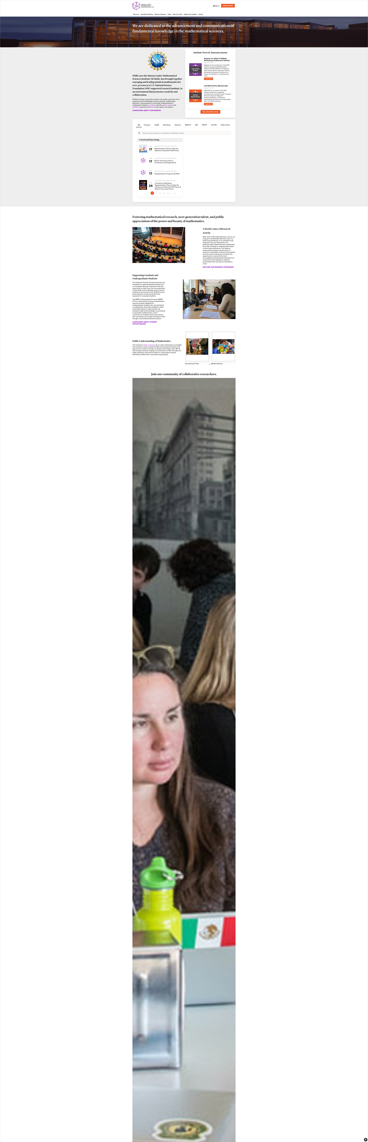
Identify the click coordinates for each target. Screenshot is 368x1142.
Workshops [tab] (167, 125)
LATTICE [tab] (214, 125)
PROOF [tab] (204, 125)
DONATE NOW (228, 6)
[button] (209, 364)
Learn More (208, 79)
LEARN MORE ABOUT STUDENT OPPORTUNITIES (144, 323)
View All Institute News (210, 112)
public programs (149, 345)
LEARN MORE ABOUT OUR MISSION (146, 110)
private (169, 105)
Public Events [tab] (225, 125)
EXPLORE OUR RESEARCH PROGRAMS (218, 267)
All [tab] (139, 125)
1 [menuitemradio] (152, 193)
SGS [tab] (196, 125)
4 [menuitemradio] (163, 193)
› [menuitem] (171, 193)
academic (136, 107)
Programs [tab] (147, 125)
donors (152, 107)
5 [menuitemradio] (167, 193)
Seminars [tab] (178, 125)
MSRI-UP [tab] (188, 125)
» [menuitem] (175, 193)
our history (152, 105)
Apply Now (208, 104)
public (164, 105)
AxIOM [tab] (156, 125)
